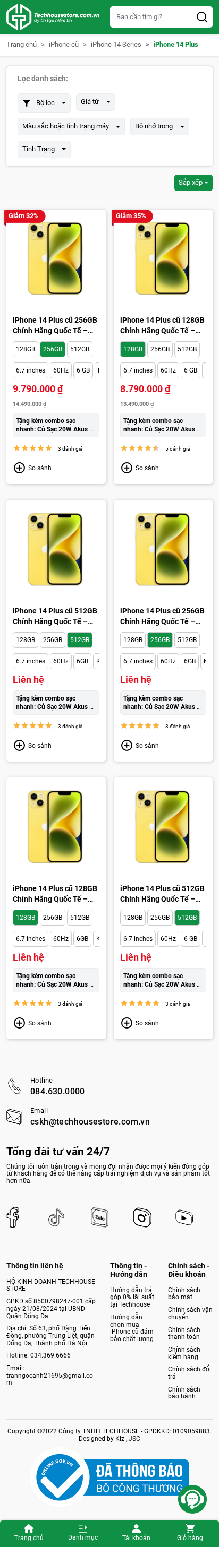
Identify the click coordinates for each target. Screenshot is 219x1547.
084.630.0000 (57, 1091)
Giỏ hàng (190, 1538)
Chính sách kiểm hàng (184, 1353)
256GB (52, 349)
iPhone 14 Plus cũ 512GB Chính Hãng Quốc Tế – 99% (162, 894)
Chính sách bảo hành (184, 1393)
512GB (79, 349)
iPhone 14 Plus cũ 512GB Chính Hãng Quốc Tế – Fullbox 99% (55, 617)
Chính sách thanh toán (184, 1333)
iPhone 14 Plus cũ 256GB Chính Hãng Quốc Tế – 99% (55, 326)
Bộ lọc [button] (45, 103)
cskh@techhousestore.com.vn (90, 1122)
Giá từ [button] (90, 102)
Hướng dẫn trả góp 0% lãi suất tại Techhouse (132, 1297)
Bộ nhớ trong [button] (154, 126)
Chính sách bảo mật (184, 1293)
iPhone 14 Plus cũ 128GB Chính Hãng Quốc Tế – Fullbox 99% (55, 894)
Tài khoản (136, 1538)
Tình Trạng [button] (38, 149)
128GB (25, 349)
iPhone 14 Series (116, 44)
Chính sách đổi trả (189, 1372)
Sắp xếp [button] (191, 182)
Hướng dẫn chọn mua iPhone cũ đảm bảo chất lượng (132, 1328)
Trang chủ (29, 1538)
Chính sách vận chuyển (190, 1313)
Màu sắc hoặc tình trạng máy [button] (65, 126)
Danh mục (83, 1537)
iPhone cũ (64, 44)
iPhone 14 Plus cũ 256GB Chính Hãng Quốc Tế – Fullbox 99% (162, 617)
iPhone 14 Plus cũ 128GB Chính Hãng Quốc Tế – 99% (162, 326)
